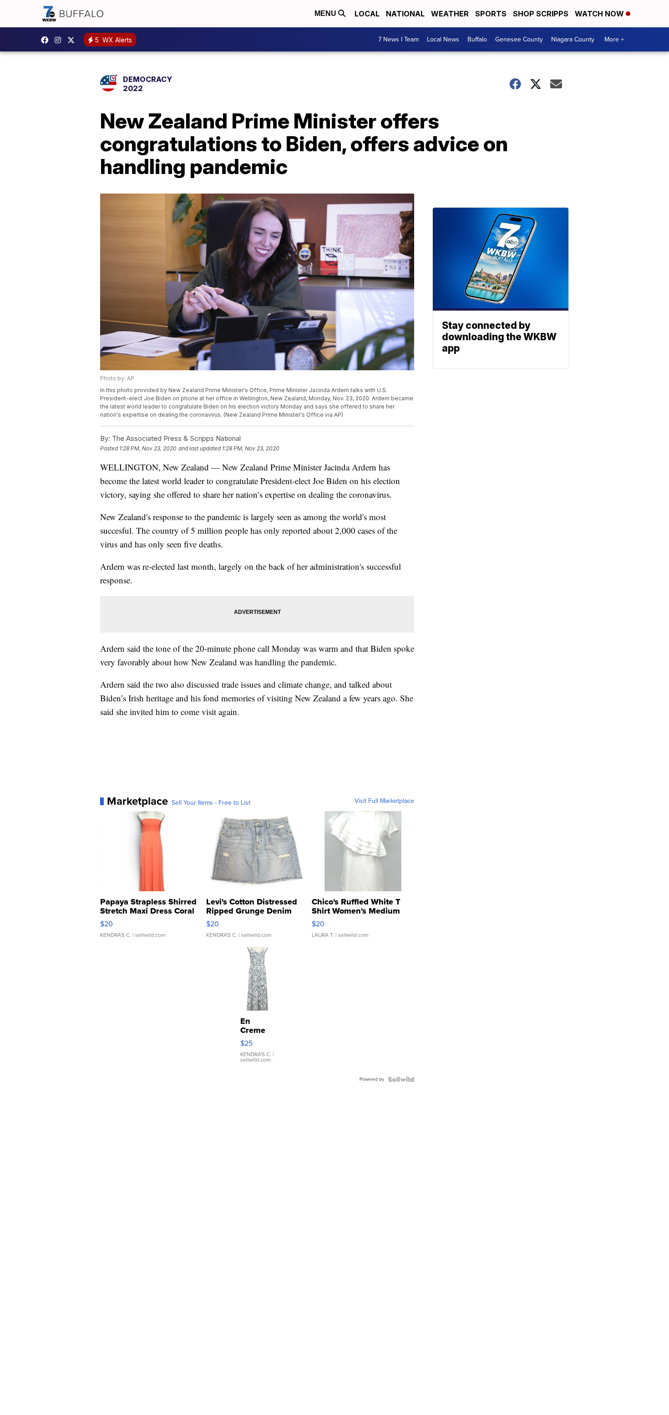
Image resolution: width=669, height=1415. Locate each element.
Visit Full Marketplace (384, 801)
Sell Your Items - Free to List (211, 803)
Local (367, 13)
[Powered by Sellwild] (401, 1079)
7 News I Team (398, 39)
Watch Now (600, 13)
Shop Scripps (540, 13)
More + (614, 39)
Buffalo (477, 39)
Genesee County (519, 39)
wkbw (60, 40)
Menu (326, 13)
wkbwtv (47, 40)
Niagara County (572, 39)
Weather (450, 13)
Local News (443, 39)
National (405, 13)
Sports (491, 13)
